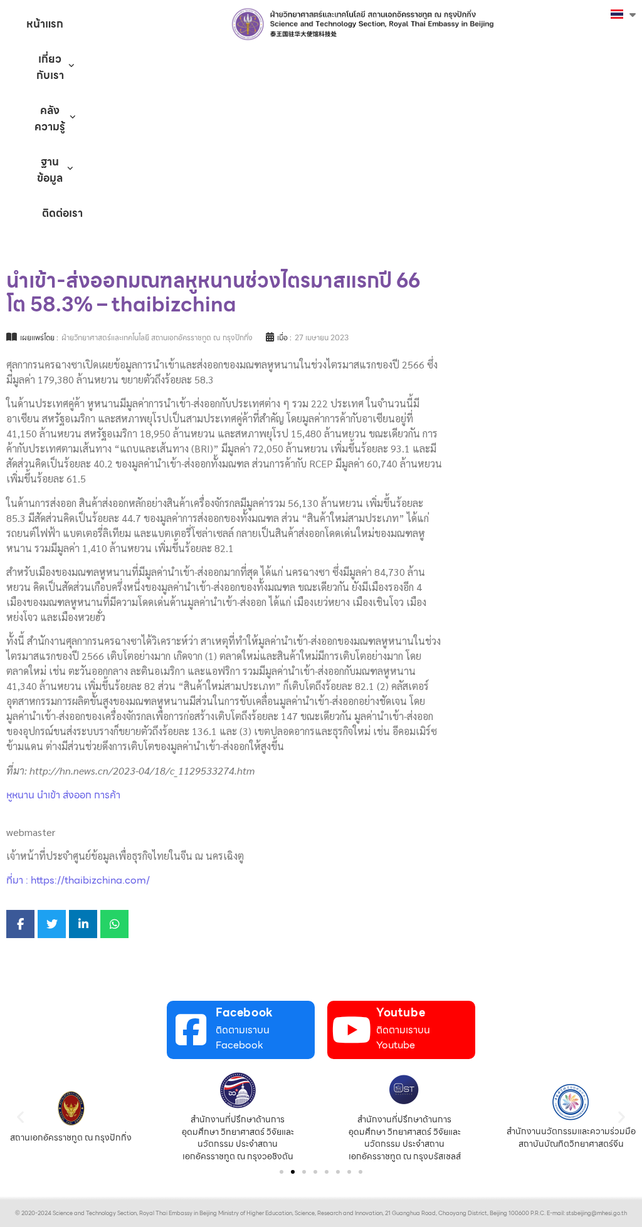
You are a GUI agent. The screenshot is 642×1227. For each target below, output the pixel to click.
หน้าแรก (44, 24)
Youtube (400, 1012)
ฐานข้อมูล (50, 170)
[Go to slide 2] (293, 1172)
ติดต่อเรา (62, 213)
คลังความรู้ (49, 118)
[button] (20, 1117)
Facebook (244, 1012)
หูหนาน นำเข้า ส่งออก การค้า (63, 795)
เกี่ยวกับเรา (50, 67)
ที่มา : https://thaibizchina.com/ (78, 880)
